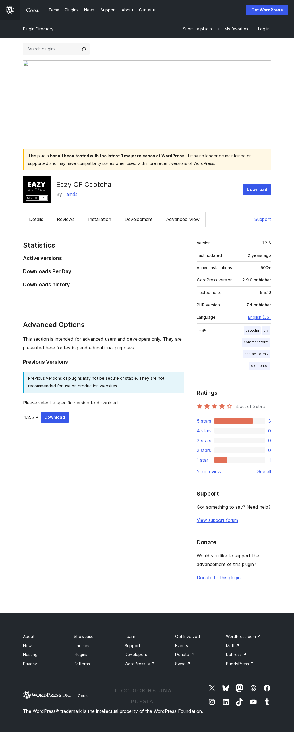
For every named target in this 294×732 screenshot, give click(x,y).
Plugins (80, 654)
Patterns (82, 663)
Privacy (30, 663)
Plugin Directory (38, 28)
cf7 (266, 330)
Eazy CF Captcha (83, 184)
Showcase (84, 636)
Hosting (30, 654)
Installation (99, 219)
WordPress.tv (140, 663)
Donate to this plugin (219, 577)
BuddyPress (240, 663)
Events (181, 645)
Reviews (66, 219)
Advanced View (183, 219)
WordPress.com (243, 636)
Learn (130, 636)
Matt (232, 645)
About (28, 636)
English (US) (259, 317)
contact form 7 (256, 354)
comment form (256, 342)
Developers (136, 654)
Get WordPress (267, 9)
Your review (209, 471)
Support (262, 219)
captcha (252, 330)
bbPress (236, 654)
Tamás (70, 194)
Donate (184, 654)
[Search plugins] (84, 49)
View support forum (217, 520)
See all (264, 471)
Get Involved (187, 636)
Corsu (83, 695)
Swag (183, 663)
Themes (81, 645)
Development (139, 219)
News (28, 645)
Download (257, 189)
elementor (260, 365)
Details (36, 219)
